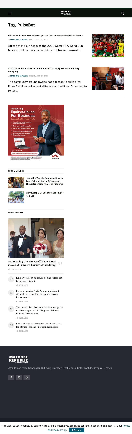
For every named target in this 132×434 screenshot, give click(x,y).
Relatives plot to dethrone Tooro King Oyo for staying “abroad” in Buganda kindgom (38, 325)
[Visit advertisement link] (36, 133)
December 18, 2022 (39, 40)
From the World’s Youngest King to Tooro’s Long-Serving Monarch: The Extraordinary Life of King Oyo (44, 181)
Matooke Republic (19, 40)
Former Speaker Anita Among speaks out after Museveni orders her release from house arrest (37, 294)
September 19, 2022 (39, 76)
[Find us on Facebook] (11, 377)
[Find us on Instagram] (27, 377)
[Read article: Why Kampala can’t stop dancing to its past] (16, 197)
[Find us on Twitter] (19, 377)
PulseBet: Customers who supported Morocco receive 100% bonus (45, 35)
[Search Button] (122, 13)
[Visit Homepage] (66, 13)
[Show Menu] (9, 13)
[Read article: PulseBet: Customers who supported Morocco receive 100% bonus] (108, 45)
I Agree (76, 430)
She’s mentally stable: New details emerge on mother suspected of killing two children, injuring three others (39, 310)
